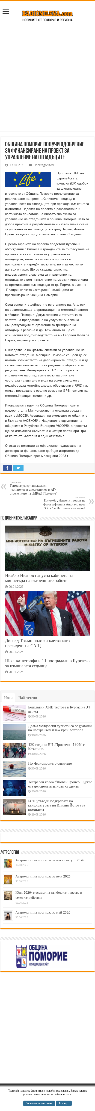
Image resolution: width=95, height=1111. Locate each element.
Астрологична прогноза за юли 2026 (43, 876)
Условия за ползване (39, 1103)
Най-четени (27, 698)
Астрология (9, 852)
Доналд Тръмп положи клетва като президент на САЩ (37, 643)
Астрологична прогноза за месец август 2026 (49, 860)
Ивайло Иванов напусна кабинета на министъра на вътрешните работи (39, 578)
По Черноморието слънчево (50, 763)
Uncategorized (44, 165)
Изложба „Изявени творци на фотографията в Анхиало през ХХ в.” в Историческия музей (64, 502)
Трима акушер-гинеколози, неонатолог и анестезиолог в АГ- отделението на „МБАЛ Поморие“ (33, 488)
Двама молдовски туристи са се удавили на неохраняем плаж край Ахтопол (60, 728)
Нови (8, 698)
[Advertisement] (47, 78)
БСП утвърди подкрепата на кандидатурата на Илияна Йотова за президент (56, 805)
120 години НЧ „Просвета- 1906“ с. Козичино (56, 746)
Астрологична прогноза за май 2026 (42, 912)
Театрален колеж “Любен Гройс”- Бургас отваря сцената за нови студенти (60, 784)
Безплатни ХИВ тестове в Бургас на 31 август (59, 709)
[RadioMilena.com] (48, 15)
